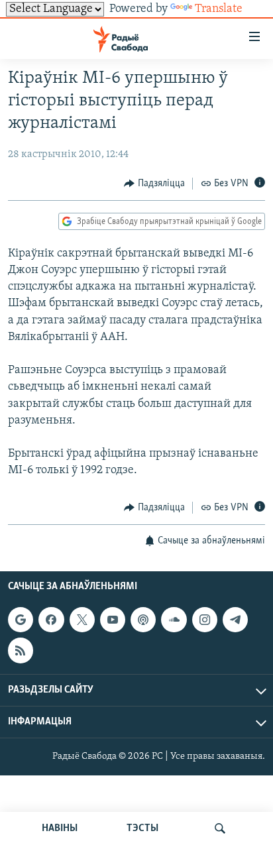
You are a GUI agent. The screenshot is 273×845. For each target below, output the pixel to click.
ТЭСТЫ (142, 828)
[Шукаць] (220, 828)
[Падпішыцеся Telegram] (235, 619)
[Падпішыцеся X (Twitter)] (82, 619)
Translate (219, 9)
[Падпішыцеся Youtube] (112, 619)
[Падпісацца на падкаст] (143, 619)
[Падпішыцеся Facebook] (51, 619)
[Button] (154, 183)
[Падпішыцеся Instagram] (204, 619)
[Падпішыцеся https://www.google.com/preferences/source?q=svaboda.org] (20, 619)
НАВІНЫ (60, 828)
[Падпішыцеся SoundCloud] (173, 619)
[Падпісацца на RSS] (20, 650)
